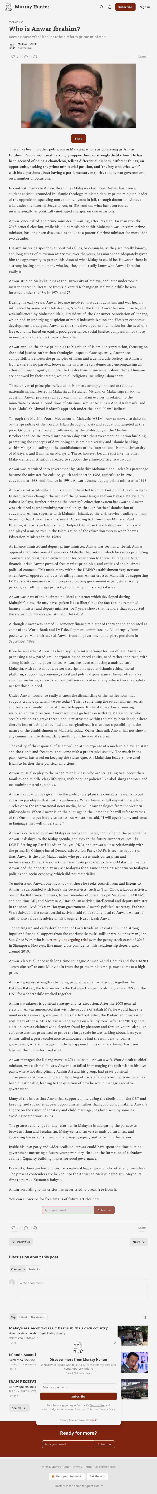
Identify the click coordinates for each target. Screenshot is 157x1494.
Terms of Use (97, 1405)
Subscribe (125, 7)
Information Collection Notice (77, 1409)
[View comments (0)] (26, 56)
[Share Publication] (110, 7)
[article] (78, 1336)
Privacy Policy (107, 1409)
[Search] (101, 7)
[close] (115, 1343)
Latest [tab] (23, 1317)
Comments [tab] (18, 1269)
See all (16, 1408)
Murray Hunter (27, 44)
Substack (59, 1486)
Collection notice (105, 1467)
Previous (23, 1242)
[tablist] (25, 1269)
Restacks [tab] (34, 1269)
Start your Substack (68, 1476)
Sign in (145, 7)
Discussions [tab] (38, 1317)
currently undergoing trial (67, 940)
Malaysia (16, 21)
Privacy (77, 1467)
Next (136, 1242)
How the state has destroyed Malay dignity (37, 1333)
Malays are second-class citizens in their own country (58, 1328)
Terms (88, 1467)
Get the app (97, 1476)
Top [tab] (13, 1317)
